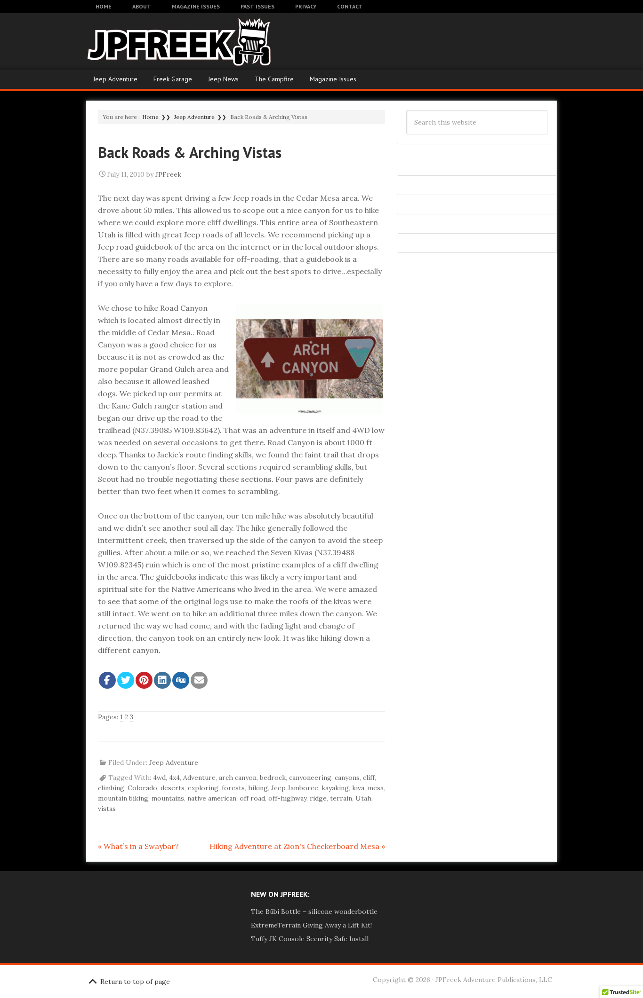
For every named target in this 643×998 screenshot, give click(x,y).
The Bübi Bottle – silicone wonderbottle (314, 911)
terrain (341, 798)
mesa (376, 788)
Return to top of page (135, 981)
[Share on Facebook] (107, 680)
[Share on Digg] (180, 680)
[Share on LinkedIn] (162, 680)
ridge (318, 798)
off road (252, 798)
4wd (159, 777)
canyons (347, 777)
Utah (363, 798)
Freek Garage (172, 79)
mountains (168, 798)
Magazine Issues (333, 79)
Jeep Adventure (115, 79)
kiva (358, 788)
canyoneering (310, 777)
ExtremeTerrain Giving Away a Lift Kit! (311, 925)
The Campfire (274, 79)
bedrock (273, 777)
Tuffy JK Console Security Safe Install (310, 939)
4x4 (174, 777)
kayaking (335, 788)
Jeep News (223, 79)
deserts (173, 788)
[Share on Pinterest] (144, 680)
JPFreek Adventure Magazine (161, 41)
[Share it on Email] (199, 680)
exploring (203, 788)
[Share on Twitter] (125, 680)
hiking (258, 788)
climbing (111, 788)
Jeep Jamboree (294, 788)
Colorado (142, 788)
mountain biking (123, 798)
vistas (107, 808)
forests (233, 788)
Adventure (199, 777)
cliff (369, 777)
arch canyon (238, 777)
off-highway (287, 798)
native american (211, 798)
